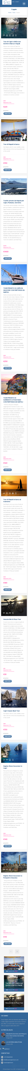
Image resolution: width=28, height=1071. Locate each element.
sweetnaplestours (8, 1062)
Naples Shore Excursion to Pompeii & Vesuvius (12, 877)
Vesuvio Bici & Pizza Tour (12, 619)
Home (9, 12)
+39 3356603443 (8, 1057)
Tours (13, 12)
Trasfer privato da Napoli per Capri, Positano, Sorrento (13, 202)
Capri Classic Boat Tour (11, 711)
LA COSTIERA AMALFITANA (14, 1042)
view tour (7, 113)
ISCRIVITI (17, 1)
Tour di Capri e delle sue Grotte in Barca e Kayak (12, 43)
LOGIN (13, 1)
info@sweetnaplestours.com (11, 1060)
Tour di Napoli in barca (11, 144)
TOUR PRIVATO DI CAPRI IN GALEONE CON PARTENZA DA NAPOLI (14, 290)
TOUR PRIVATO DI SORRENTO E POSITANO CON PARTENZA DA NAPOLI (13, 400)
